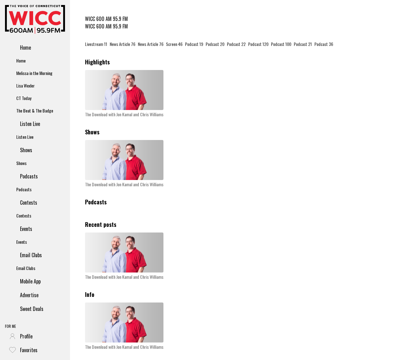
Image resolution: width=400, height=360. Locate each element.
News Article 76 (122, 44)
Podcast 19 (194, 44)
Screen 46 (174, 44)
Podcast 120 (258, 44)
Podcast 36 (323, 44)
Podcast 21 (303, 44)
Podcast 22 (236, 44)
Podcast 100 (281, 44)
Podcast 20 (215, 44)
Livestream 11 (96, 44)
